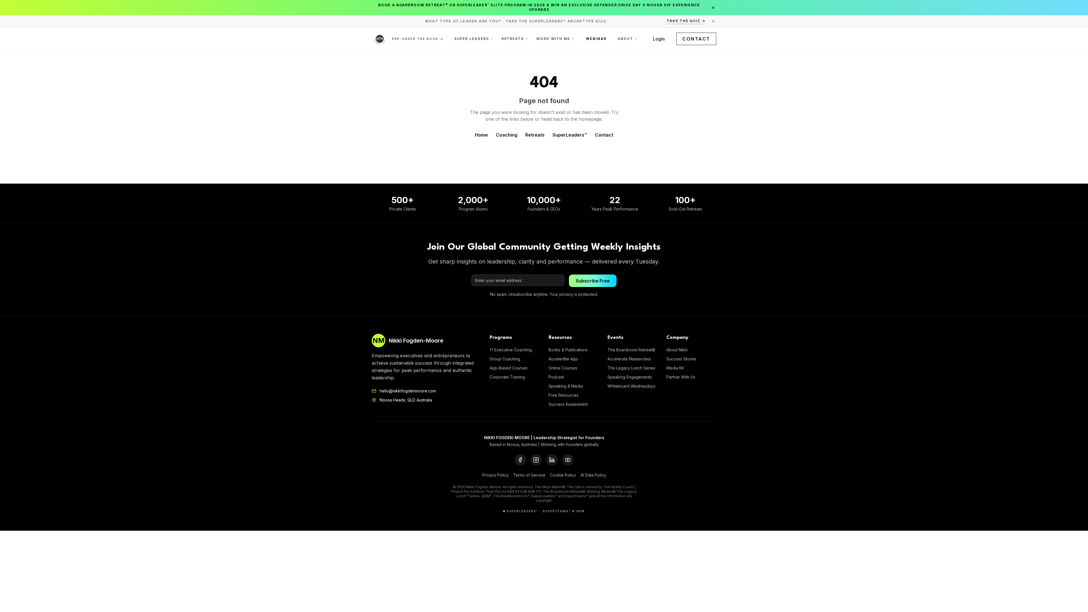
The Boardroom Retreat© (631, 349)
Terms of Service (529, 475)
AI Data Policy (593, 475)
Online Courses (563, 368)
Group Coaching (505, 358)
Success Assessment (568, 404)
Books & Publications (568, 349)
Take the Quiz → (686, 21)
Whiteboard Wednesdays (631, 386)
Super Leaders (471, 39)
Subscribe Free (593, 281)
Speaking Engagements (629, 377)
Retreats (513, 39)
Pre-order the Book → (418, 39)
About (625, 39)
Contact (696, 39)
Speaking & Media (566, 386)
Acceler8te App (563, 358)
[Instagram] (536, 460)
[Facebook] (520, 460)
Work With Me (553, 39)
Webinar (596, 39)
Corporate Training (507, 377)
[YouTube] (567, 460)
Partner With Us (680, 377)
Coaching (506, 135)
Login (659, 39)
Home (481, 135)
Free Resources (564, 395)
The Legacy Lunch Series (631, 368)
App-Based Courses (509, 368)
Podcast (556, 377)
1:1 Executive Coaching (511, 349)
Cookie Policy (563, 475)
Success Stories (681, 358)
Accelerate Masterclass (629, 358)
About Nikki (677, 349)
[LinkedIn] (552, 460)
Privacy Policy (495, 475)
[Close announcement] (713, 8)
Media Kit (675, 368)
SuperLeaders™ (569, 135)
